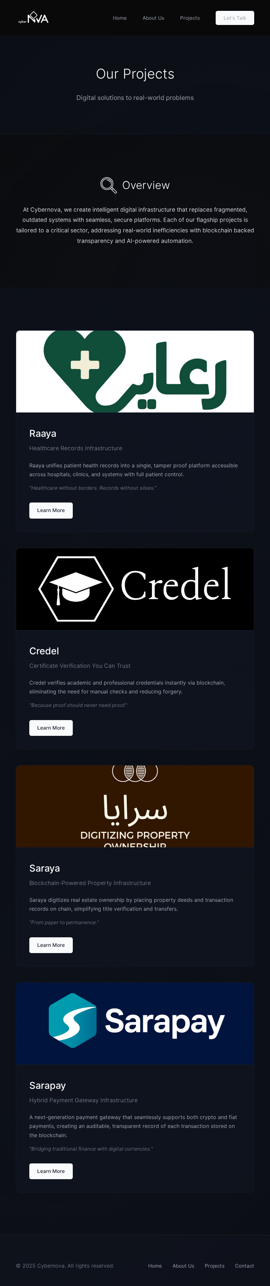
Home (120, 18)
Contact (244, 1266)
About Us (153, 18)
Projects (190, 18)
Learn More (51, 510)
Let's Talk (235, 18)
